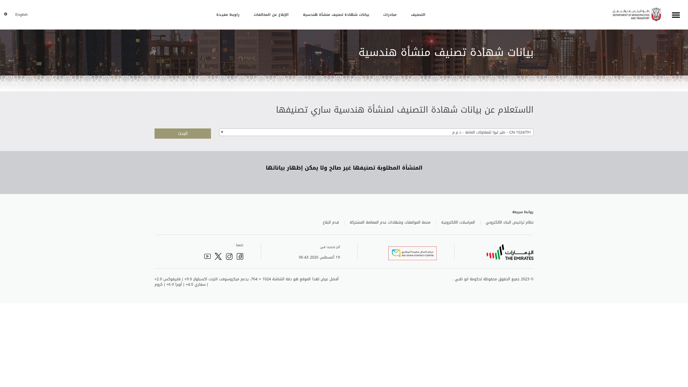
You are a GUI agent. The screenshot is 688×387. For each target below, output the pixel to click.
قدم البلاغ (331, 222)
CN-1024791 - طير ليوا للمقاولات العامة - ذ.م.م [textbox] (491, 132)
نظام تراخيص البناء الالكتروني (509, 222)
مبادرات (390, 14)
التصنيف (418, 14)
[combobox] (376, 132)
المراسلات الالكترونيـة (458, 222)
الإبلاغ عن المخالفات (271, 14)
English (21, 14)
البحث (183, 133)
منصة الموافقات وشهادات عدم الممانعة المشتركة (390, 222)
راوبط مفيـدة (227, 14)
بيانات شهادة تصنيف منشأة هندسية (336, 14)
